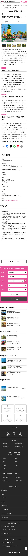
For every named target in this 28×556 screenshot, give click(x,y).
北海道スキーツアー (7, 533)
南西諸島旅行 (4, 505)
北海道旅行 (3, 497)
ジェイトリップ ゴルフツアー (9, 529)
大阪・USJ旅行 (4, 517)
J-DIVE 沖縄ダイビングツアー (9, 526)
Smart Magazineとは (7, 473)
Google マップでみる (14, 261)
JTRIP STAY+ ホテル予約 (8, 542)
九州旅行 (3, 501)
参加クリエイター (7, 480)
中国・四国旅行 (4, 509)
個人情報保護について (20, 443)
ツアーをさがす (14, 299)
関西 (16, 461)
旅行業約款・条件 (19, 446)
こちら (19, 228)
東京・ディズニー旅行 (6, 513)
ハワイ (16, 465)
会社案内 (5, 443)
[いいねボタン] (26, 548)
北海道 (4, 465)
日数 (2, 285)
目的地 (2, 276)
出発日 (2, 281)
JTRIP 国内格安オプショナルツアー (10, 546)
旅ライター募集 (18, 480)
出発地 (2, 272)
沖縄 (16, 458)
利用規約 (17, 473)
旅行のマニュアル (7, 468)
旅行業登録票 (6, 446)
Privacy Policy (6, 477)
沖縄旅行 (3, 494)
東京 (4, 461)
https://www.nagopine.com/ (11, 200)
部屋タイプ (3, 289)
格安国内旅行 (4, 490)
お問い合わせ (18, 477)
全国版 (4, 458)
